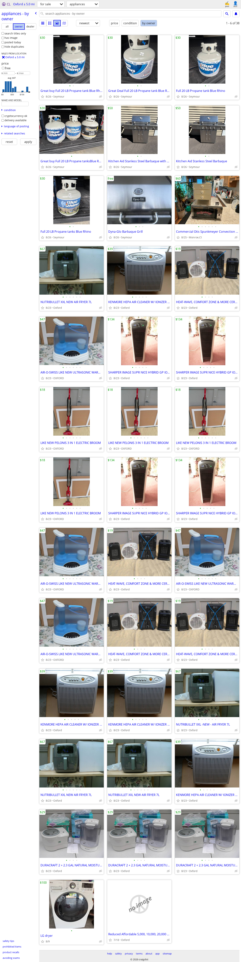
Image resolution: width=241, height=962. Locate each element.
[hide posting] (100, 96)
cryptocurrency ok (16, 116)
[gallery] (57, 23)
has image (11, 38)
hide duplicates (14, 46)
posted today (13, 42)
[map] (64, 23)
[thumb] (49, 23)
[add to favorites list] (42, 96)
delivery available (16, 120)
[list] (42, 23)
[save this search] (235, 13)
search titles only (15, 33)
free (8, 68)
